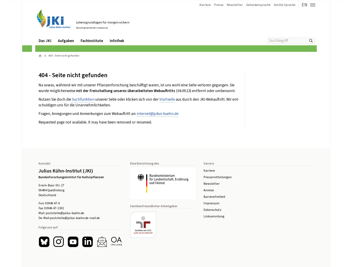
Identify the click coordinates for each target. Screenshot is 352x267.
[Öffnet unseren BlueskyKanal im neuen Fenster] (44, 241)
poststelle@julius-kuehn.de (65, 213)
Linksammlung (214, 216)
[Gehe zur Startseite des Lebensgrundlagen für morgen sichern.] (53, 18)
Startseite (167, 99)
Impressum (211, 203)
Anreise (209, 190)
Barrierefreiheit (215, 197)
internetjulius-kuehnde (157, 114)
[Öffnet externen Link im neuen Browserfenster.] (162, 183)
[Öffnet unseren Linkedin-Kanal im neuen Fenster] (87, 241)
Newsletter (212, 183)
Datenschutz (212, 210)
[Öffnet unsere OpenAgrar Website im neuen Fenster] (116, 241)
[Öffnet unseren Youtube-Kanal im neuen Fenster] (73, 241)
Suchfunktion (83, 99)
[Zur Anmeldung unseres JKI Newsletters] (102, 241)
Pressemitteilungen (218, 177)
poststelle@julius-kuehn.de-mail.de (75, 218)
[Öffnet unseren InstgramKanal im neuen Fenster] (58, 241)
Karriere (209, 170)
